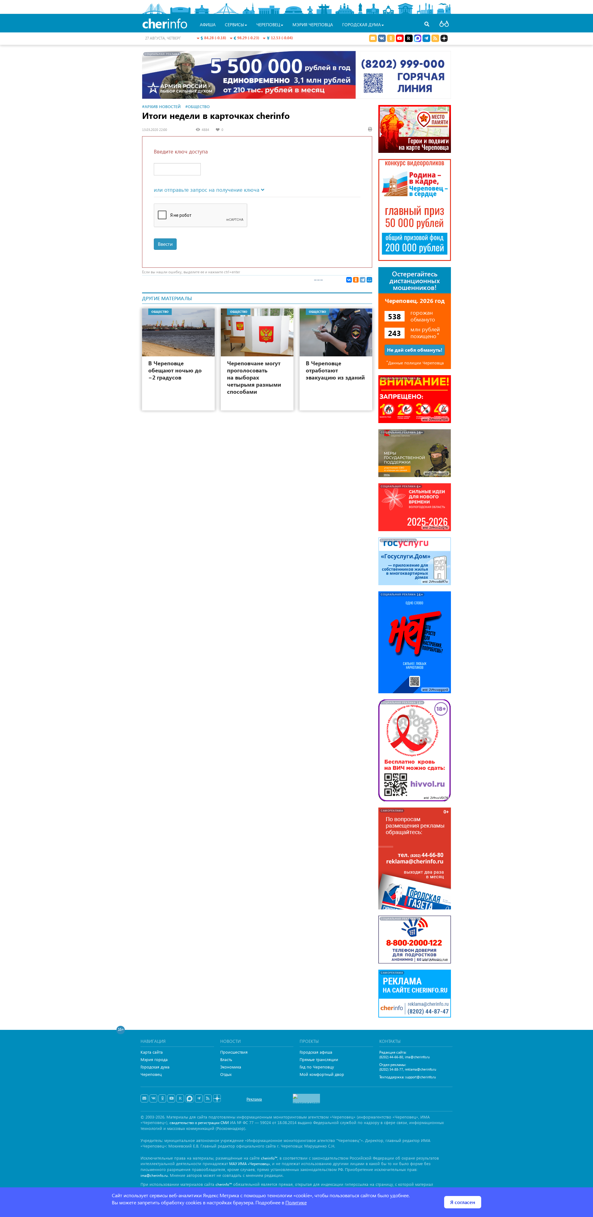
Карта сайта (152, 1052)
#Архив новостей (161, 106)
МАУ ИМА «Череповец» (249, 1163)
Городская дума (155, 1066)
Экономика (230, 1066)
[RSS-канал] (208, 1098)
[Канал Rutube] (409, 38)
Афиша (208, 24)
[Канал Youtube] (400, 38)
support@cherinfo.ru (420, 1077)
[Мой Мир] (369, 280)
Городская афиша (316, 1052)
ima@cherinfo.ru (417, 1057)
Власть (226, 1059)
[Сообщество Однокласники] (391, 38)
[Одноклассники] (356, 280)
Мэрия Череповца (312, 24)
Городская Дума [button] (361, 24)
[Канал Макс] (417, 39)
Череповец (151, 1074)
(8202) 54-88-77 (391, 1069)
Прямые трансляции (319, 1059)
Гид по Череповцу (317, 1066)
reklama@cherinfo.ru (420, 1069)
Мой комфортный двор (322, 1074)
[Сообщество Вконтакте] (153, 1098)
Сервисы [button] (234, 24)
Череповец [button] (268, 24)
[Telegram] (362, 280)
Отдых (226, 1074)
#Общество (197, 106)
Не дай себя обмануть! (414, 349)
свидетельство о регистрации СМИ (199, 1122)
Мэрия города (154, 1059)
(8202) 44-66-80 (391, 1057)
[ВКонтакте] (349, 280)
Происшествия (234, 1052)
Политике (296, 1202)
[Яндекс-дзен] (217, 1098)
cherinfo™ (269, 1158)
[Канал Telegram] (199, 1098)
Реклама (254, 1099)
